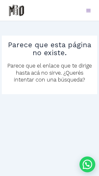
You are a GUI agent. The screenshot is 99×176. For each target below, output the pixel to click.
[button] (87, 164)
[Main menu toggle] (88, 10)
